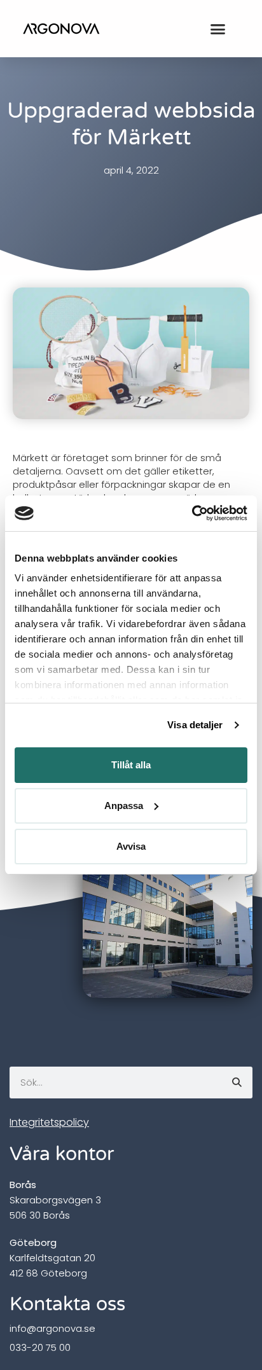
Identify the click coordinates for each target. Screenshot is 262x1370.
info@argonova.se (52, 1328)
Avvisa (131, 846)
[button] (217, 29)
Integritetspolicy (49, 1122)
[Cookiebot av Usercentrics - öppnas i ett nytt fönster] (191, 513)
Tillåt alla (131, 764)
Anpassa (123, 805)
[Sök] (236, 1082)
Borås (23, 1184)
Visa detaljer (195, 724)
